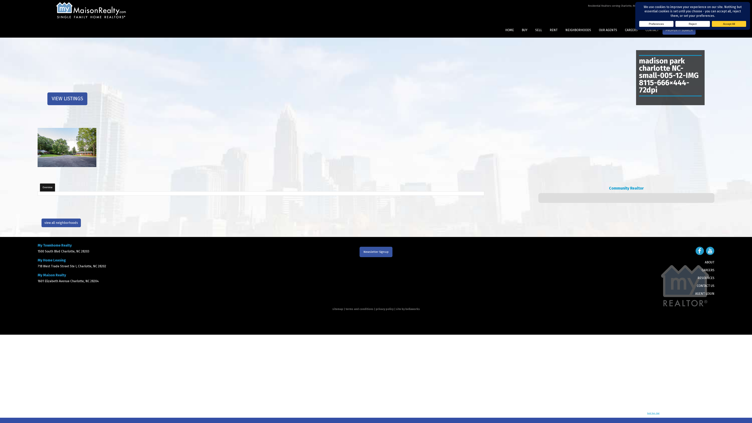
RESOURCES (706, 278)
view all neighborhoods (61, 223)
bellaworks (412, 309)
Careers (631, 30)
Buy (524, 30)
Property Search (679, 30)
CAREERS (708, 270)
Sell (538, 30)
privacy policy (385, 309)
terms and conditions (359, 309)
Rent (554, 30)
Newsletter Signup (376, 252)
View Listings (67, 99)
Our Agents (608, 30)
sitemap (337, 309)
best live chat (653, 413)
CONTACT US (705, 286)
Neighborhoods (578, 30)
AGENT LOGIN (704, 294)
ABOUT (709, 262)
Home (509, 30)
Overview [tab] (47, 187)
